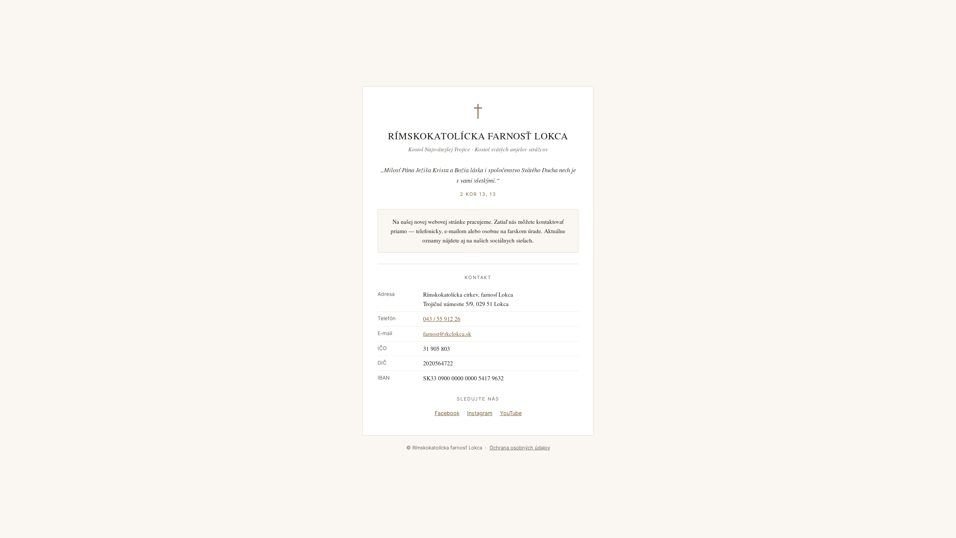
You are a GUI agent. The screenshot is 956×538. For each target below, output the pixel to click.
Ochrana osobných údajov (520, 448)
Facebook (447, 413)
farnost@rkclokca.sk (447, 333)
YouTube (511, 413)
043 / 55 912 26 (441, 318)
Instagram (480, 413)
